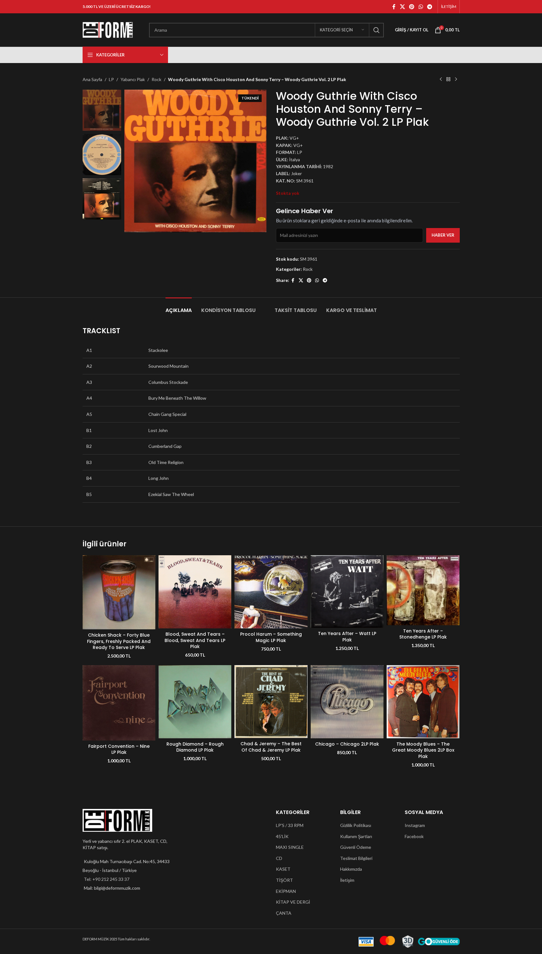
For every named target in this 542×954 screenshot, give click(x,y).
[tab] (178, 307)
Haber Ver (443, 235)
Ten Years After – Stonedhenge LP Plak (423, 634)
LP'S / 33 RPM (289, 825)
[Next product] (456, 79)
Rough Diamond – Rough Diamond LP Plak (195, 747)
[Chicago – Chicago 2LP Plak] (347, 701)
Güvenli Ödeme (355, 847)
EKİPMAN (286, 891)
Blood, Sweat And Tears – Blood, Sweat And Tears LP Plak (195, 640)
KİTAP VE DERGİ (293, 902)
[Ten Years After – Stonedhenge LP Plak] (423, 590)
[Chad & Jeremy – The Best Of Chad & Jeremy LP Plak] (270, 701)
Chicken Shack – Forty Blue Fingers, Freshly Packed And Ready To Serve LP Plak (119, 641)
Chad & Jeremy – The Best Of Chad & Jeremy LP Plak (271, 747)
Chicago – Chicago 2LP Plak (347, 744)
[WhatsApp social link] (420, 6)
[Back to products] (448, 79)
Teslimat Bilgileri (356, 858)
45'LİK (282, 836)
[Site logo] (108, 29)
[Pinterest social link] (411, 6)
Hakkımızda (351, 869)
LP (111, 79)
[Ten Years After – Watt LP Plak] (347, 591)
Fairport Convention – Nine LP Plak (119, 749)
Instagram (415, 825)
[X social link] (402, 6)
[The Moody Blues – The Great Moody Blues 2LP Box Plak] (423, 701)
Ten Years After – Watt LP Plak (347, 636)
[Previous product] (441, 79)
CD (279, 858)
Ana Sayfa (92, 79)
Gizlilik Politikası (355, 825)
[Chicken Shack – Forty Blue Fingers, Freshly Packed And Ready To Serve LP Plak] (119, 592)
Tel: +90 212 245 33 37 (106, 879)
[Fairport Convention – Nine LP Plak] (119, 703)
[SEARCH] (376, 30)
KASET (283, 869)
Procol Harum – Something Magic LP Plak (271, 637)
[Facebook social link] (394, 6)
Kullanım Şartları (356, 836)
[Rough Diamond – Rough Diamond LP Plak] (195, 701)
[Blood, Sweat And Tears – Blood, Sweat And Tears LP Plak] (195, 591)
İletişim (347, 880)
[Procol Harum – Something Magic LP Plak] (270, 591)
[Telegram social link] (429, 6)
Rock (156, 79)
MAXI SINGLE (290, 847)
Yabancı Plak (133, 79)
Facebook (414, 836)
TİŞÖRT (284, 880)
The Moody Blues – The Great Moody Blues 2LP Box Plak (423, 750)
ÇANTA (283, 913)
